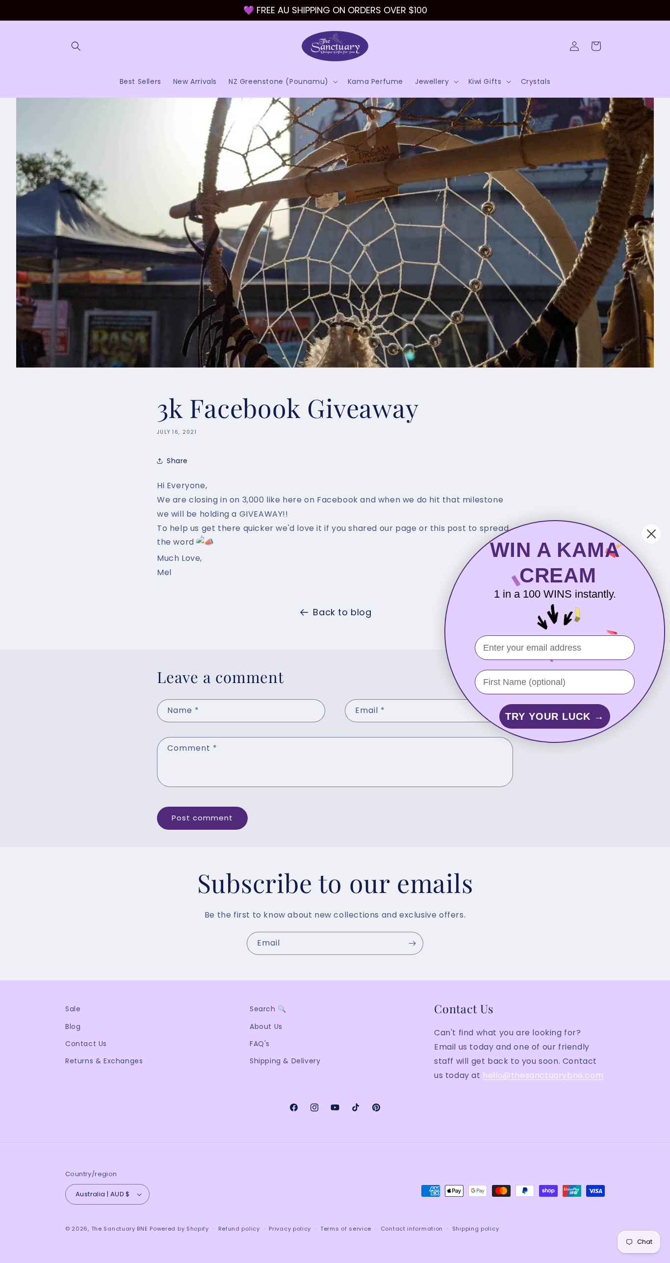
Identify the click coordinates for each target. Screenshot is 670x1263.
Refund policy (239, 1229)
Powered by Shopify (179, 1229)
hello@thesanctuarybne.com (543, 1075)
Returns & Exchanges (104, 1061)
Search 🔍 (268, 1009)
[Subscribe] (412, 943)
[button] (76, 46)
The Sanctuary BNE (119, 1229)
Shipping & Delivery (285, 1061)
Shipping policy (475, 1229)
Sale (72, 1009)
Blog (72, 1026)
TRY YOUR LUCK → (554, 716)
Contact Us (86, 1044)
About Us (266, 1026)
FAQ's (260, 1044)
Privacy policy (290, 1229)
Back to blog (342, 612)
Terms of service (345, 1229)
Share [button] (177, 461)
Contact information (412, 1229)
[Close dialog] (651, 534)
